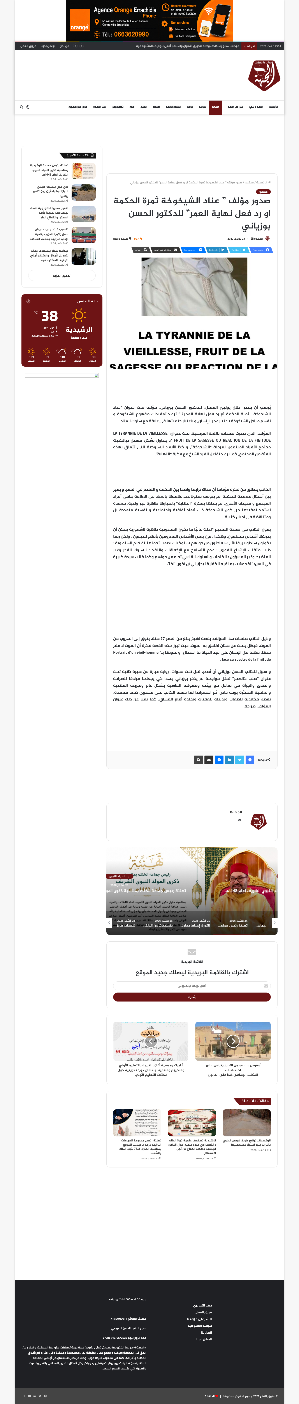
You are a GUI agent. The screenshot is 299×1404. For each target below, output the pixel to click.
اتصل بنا (206, 1332)
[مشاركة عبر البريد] (208, 760)
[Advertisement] (104, 64)
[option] (192, 891)
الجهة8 (258, 238)
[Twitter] (239, 760)
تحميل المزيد (61, 275)
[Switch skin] (28, 107)
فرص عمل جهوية (78, 107)
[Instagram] (24, 1396)
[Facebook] (250, 760)
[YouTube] (29, 1396)
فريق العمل (28, 46)
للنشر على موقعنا (199, 1319)
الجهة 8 (210, 1396)
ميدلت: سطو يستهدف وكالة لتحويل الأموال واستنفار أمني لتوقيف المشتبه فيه (49, 255)
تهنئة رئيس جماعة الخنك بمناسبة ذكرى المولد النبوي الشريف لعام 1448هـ (192, 891)
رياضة (190, 107)
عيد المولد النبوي (192, 876)
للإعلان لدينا (48, 46)
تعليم (144, 107)
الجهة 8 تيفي (256, 107)
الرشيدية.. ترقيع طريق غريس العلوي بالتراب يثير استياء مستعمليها (247, 1142)
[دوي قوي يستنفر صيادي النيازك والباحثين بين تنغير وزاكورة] (84, 192)
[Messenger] (219, 760)
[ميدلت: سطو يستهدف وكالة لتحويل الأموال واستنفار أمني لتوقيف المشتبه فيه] (84, 256)
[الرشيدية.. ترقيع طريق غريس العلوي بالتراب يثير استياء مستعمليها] (247, 1122)
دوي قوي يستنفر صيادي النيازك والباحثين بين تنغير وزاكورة (50, 191)
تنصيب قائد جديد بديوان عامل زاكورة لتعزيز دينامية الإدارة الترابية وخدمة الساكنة (49, 234)
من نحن (64, 46)
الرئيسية (273, 107)
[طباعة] (198, 760)
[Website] (239, 820)
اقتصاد (156, 107)
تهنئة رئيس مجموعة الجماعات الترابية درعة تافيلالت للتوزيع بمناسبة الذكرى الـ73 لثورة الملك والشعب (140, 1147)
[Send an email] (252, 238)
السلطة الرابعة (173, 107)
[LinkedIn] (229, 760)
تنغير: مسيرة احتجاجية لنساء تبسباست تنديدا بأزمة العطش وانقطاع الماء (49, 213)
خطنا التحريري (202, 1305)
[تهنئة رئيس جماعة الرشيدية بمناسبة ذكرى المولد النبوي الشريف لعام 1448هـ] (84, 171)
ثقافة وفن (117, 107)
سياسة (202, 107)
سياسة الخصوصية (200, 1326)
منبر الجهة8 (99, 107)
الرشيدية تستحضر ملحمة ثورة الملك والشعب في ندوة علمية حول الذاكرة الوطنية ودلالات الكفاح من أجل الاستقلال (192, 1147)
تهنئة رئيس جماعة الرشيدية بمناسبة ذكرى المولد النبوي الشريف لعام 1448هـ (49, 170)
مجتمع (215, 107)
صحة (132, 107)
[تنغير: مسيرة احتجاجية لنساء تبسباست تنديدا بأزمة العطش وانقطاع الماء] (84, 214)
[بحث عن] (21, 107)
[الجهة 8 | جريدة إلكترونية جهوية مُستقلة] (264, 75)
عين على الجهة (235, 107)
